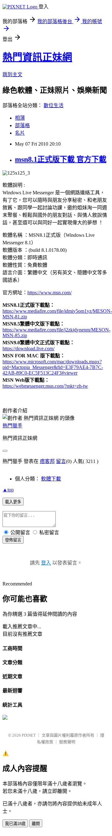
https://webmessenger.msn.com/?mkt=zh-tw (45, 386)
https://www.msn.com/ (49, 292)
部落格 (22, 125)
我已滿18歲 (15, 823)
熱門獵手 (12, 425)
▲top (8, 489)
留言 (61, 461)
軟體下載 (51, 478)
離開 (36, 823)
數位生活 (53, 105)
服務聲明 (67, 741)
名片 (20, 133)
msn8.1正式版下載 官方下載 (60, 159)
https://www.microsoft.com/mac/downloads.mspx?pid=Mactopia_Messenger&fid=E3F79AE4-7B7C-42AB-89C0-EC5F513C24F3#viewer (52, 367)
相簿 (20, 118)
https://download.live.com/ (28, 348)
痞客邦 (47, 461)
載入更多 (13, 502)
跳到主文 (12, 74)
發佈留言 (13, 540)
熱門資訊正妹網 (37, 57)
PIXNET (29, 735)
